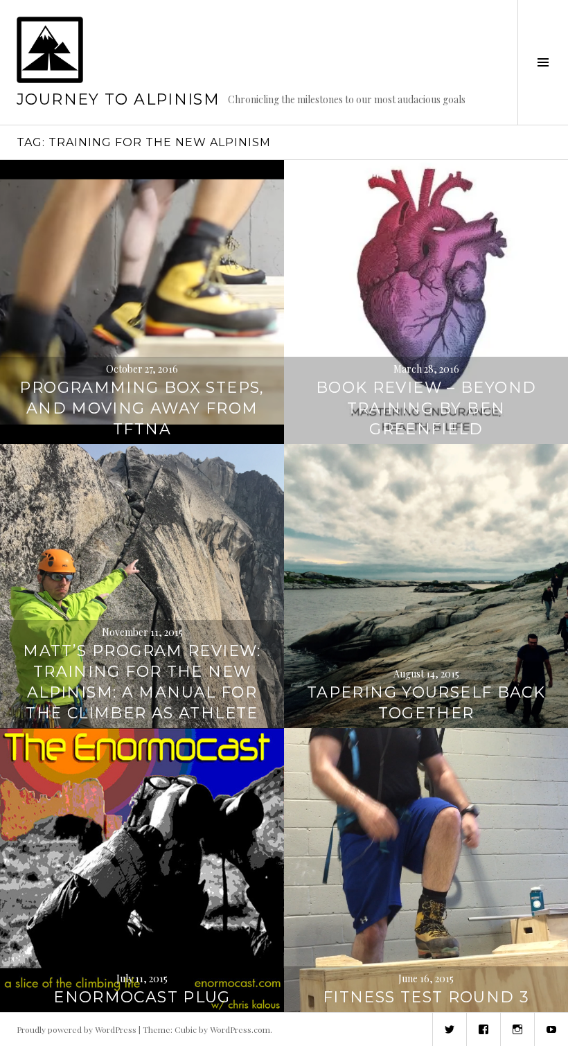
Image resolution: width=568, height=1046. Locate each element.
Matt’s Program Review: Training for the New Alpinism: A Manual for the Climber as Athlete (141, 682)
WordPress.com (240, 1029)
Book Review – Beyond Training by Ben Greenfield (426, 408)
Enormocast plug (142, 997)
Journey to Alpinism (118, 99)
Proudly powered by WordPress (76, 1029)
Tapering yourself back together (426, 703)
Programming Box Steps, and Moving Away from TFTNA (141, 408)
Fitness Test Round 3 (426, 997)
